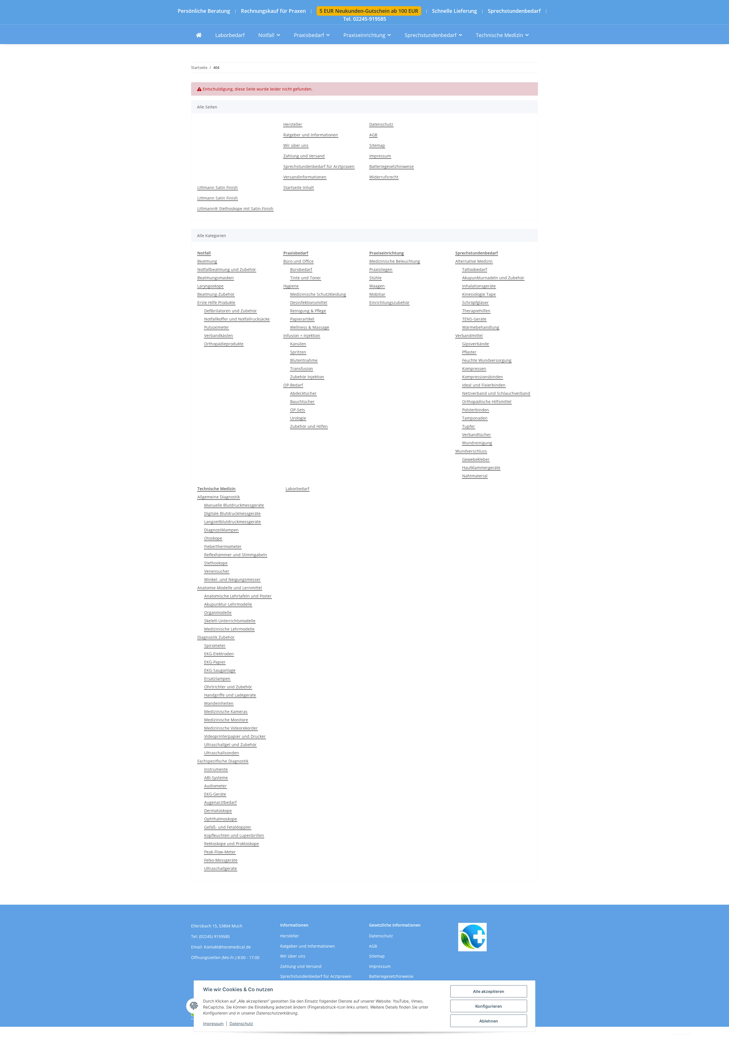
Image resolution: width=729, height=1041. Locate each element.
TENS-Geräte (474, 319)
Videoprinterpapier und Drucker (235, 736)
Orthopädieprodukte (223, 343)
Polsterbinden (475, 409)
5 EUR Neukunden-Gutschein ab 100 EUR (369, 10)
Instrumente (216, 769)
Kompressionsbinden (482, 376)
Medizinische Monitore (226, 719)
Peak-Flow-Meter (220, 852)
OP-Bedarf (293, 385)
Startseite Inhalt (298, 187)
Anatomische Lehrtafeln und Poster (238, 596)
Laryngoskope (210, 286)
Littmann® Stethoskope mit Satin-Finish (235, 208)
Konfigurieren (488, 1006)
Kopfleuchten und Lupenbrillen (234, 835)
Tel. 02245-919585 (364, 19)
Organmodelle (218, 612)
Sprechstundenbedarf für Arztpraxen (319, 166)
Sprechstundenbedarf (514, 11)
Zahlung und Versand (304, 156)
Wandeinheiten (219, 703)
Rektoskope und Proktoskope (231, 843)
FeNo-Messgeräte (220, 860)
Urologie (298, 418)
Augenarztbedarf (220, 802)
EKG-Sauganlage (220, 670)
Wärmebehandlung (480, 327)
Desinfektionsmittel (308, 302)
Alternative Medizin (474, 261)
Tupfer (468, 426)
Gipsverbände (475, 343)
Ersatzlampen (217, 678)
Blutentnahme (304, 360)
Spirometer (215, 645)
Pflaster (469, 352)
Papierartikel (302, 319)
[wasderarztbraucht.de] (198, 35)
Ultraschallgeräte (220, 868)
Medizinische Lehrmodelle (229, 629)
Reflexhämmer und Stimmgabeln (235, 554)
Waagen (377, 286)
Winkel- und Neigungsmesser (232, 579)
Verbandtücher (476, 434)
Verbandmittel (469, 335)
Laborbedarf (297, 488)
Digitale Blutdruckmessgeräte (232, 513)
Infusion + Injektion (301, 335)
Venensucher (216, 571)
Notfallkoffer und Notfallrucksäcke (237, 319)
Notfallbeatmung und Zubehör (226, 269)
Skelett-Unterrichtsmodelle (229, 620)
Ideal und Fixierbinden (483, 385)
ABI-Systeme (216, 777)
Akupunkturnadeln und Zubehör (493, 277)
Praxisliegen (380, 269)
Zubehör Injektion (307, 376)
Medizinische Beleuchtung (394, 261)
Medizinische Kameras (225, 711)
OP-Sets (297, 409)
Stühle (375, 277)
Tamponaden (475, 418)
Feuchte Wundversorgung (486, 360)
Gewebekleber (476, 459)
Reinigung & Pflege (308, 310)
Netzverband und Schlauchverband (496, 393)
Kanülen (298, 343)
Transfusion (301, 368)
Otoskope (213, 538)
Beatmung (207, 261)
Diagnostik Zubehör (216, 637)
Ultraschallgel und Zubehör (230, 744)
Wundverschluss (471, 451)
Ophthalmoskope (220, 819)
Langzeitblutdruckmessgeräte (232, 521)
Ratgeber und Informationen (310, 134)
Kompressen (474, 368)
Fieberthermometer (222, 546)
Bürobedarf (301, 269)
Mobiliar (377, 294)
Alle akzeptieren (488, 991)
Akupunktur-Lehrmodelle (228, 604)
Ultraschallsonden (221, 752)
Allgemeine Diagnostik (218, 497)
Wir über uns (295, 145)
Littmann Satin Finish (217, 187)
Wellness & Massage (309, 327)
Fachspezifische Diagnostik (222, 761)
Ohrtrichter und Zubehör (228, 686)
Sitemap (377, 145)
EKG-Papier (215, 662)
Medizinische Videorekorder (231, 728)
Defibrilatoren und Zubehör (230, 310)
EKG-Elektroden (219, 653)
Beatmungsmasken (215, 277)
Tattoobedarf (474, 269)
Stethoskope (216, 563)
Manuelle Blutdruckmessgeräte (234, 505)
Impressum (213, 1023)
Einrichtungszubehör (389, 302)
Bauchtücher (302, 401)
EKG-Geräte (215, 794)
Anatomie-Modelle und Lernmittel (229, 587)
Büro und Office (298, 261)
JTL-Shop (699, 1033)
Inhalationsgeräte (479, 286)
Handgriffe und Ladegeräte (230, 695)
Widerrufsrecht (383, 177)
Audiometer (215, 786)
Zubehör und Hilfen (309, 426)
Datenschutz (241, 1023)
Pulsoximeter (216, 327)
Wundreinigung (477, 442)
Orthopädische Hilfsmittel (486, 401)
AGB (373, 134)
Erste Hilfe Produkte (216, 302)
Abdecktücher (303, 393)
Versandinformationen (304, 177)
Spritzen (298, 352)
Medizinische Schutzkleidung (318, 294)
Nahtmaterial (475, 476)
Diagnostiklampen (221, 530)
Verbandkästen (218, 335)
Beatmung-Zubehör (216, 294)
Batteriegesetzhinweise (391, 166)
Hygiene (291, 286)
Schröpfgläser (475, 302)
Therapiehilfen (476, 310)
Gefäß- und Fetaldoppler (227, 827)
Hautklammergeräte (481, 467)
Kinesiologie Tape (479, 294)
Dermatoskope (218, 810)
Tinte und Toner (305, 277)
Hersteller (292, 124)
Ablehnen (488, 1021)
